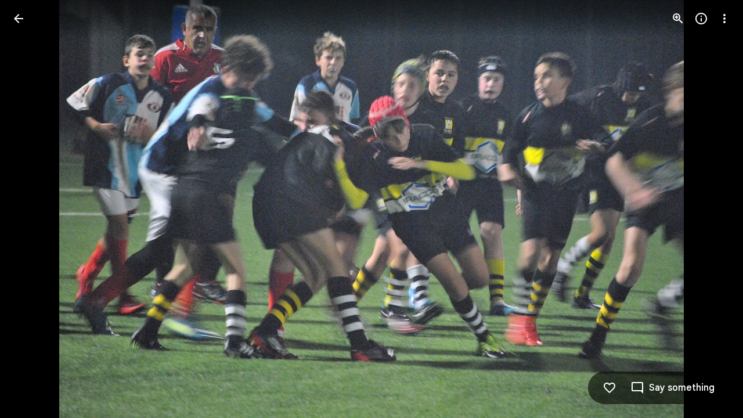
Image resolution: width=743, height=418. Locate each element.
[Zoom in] (678, 18)
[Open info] (701, 18)
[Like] (609, 388)
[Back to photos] (19, 19)
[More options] (724, 18)
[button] (32, 209)
